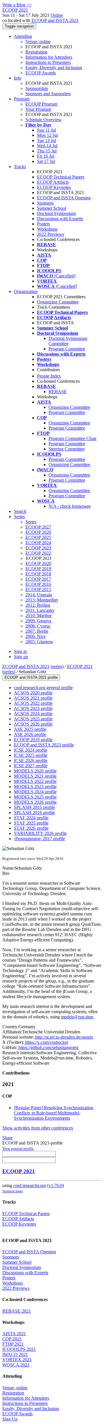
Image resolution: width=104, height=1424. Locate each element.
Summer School (51, 208)
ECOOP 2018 (38, 573)
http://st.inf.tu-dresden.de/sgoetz (63, 1037)
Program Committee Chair (72, 438)
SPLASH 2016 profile (34, 812)
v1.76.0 (55, 1185)
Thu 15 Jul (47, 150)
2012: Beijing (37, 605)
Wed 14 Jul (47, 145)
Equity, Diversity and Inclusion (53, 67)
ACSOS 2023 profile (33, 708)
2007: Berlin (36, 631)
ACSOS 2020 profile (33, 692)
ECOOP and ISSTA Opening (64, 197)
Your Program (38, 109)
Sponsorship (36, 88)
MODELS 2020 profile (35, 770)
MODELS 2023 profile (35, 786)
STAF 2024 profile (31, 817)
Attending (23, 36)
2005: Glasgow (39, 641)
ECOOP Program (41, 104)
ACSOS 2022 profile (33, 703)
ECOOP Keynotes (54, 187)
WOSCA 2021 (15, 1364)
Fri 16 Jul (45, 156)
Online (57, 15)
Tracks (20, 166)
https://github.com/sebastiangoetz (48, 1047)
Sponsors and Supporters (48, 93)
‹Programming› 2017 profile (39, 838)
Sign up (21, 656)
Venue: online (38, 41)
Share (7, 1137)
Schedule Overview (43, 119)
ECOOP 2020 (38, 563)
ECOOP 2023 (38, 547)
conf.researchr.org (29, 1185)
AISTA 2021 (14, 1333)
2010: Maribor (38, 615)
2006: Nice (35, 636)
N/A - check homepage (70, 506)
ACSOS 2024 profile (33, 713)
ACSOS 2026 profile (33, 724)
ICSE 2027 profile (30, 765)
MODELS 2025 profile (35, 796)
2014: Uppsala (38, 594)
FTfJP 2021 (13, 1344)
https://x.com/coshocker (46, 1042)
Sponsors (45, 202)
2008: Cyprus (37, 625)
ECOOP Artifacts (53, 182)
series (57, 666)
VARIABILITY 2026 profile (40, 833)
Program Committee (67, 348)
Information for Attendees (48, 57)
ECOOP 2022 (38, 553)
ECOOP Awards (40, 72)
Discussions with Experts (60, 218)
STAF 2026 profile (31, 828)
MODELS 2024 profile (35, 791)
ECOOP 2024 (38, 542)
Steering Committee (67, 448)
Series (30, 521)
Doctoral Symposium (56, 213)
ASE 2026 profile (30, 734)
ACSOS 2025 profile (33, 718)
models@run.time (77, 1016)
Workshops (47, 229)
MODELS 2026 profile (35, 802)
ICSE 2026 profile (30, 760)
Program (21, 98)
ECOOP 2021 (80, 666)
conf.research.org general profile (43, 687)
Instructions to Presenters (48, 62)
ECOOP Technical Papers (60, 176)
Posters (43, 223)
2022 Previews (50, 234)
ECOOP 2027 (38, 527)
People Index (49, 376)
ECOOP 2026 (38, 532)
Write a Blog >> (17, 4)
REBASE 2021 (16, 1311)
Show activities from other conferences (37, 1127)
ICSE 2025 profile (30, 755)
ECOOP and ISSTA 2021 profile (31, 677)
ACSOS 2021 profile (33, 698)
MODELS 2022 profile (35, 781)
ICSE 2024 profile (30, 750)
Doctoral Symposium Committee (68, 341)
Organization (26, 291)
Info (17, 78)
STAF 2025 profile (31, 822)
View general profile (18, 1148)
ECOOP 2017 (38, 579)
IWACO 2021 (15, 1354)
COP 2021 (12, 1338)
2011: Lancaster (39, 610)
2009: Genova (38, 620)
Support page (12, 1191)
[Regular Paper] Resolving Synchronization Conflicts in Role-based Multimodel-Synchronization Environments (53, 1113)
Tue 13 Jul (46, 140)
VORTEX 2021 (17, 1359)
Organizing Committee (58, 301)
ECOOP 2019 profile (33, 739)
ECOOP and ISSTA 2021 (55, 20)
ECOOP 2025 (38, 537)
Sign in (20, 651)
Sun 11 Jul (46, 130)
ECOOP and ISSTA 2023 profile (44, 744)
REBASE (58, 391)
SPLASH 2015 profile (34, 807)
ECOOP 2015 (38, 589)
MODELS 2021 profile (35, 776)
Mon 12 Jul (47, 135)
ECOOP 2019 (38, 568)
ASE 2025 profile (30, 729)
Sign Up (10, 1418)
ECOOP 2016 (38, 584)
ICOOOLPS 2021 (19, 1349)
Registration (36, 51)
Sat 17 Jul (46, 161)
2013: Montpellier (41, 599)
